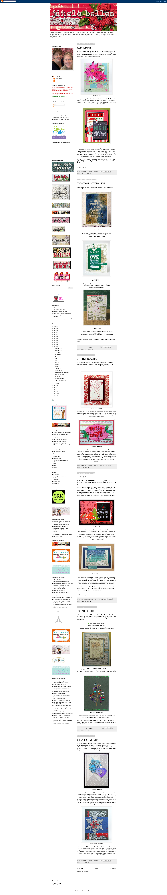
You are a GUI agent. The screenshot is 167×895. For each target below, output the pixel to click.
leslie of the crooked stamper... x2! (61, 688)
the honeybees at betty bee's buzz (61, 695)
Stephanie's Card (96, 95)
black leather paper (88, 853)
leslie (54, 472)
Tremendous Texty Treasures (91, 183)
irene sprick (56, 474)
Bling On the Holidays (96, 616)
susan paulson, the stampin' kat (60, 719)
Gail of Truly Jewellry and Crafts (96, 625)
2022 (55, 334)
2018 (55, 342)
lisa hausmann (56, 456)
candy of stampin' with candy (60, 707)
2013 (55, 389)
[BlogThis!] (105, 172)
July (56, 358)
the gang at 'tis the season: (59, 476)
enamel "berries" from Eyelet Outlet (100, 537)
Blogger (90, 890)
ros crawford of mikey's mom (60, 711)
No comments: (97, 728)
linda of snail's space (58, 536)
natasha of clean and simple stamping (62, 715)
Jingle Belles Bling (86, 611)
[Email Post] (101, 171)
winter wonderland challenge (60, 319)
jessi (54, 470)
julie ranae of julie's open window (61, 592)
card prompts (83, 173)
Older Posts (113, 868)
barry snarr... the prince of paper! (61, 117)
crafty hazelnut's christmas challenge (62, 313)
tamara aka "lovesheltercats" (60, 439)
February (57, 368)
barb (54, 463)
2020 (55, 338)
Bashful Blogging (96, 280)
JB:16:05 (89, 173)
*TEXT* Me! (81, 477)
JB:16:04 (82, 349)
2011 (55, 393)
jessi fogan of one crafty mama (60, 528)
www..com (58, 294)
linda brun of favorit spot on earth (61, 585)
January (57, 383)
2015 (55, 385)
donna (55, 469)
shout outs (87, 349)
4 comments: (97, 599)
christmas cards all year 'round (60, 311)
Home (96, 868)
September (57, 354)
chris (54, 465)
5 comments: (96, 171)
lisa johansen (56, 477)
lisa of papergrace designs (59, 684)
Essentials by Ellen (107, 99)
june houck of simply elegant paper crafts (63, 583)
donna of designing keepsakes (60, 434)
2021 (55, 336)
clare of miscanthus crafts (59, 693)
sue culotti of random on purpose (61, 717)
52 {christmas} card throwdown (60, 308)
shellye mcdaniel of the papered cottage (62, 597)
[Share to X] (107, 172)
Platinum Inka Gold (107, 853)
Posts (55, 104)
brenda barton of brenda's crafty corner (62, 534)
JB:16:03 (82, 730)
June (56, 360)
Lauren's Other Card (96, 446)
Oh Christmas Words (87, 358)
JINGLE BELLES (90, 481)
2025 (55, 328)
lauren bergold (58, 78)
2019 (55, 340)
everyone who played (90, 720)
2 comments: (96, 465)
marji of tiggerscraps (58, 437)
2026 (55, 326)
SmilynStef (57, 76)
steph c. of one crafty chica (59, 443)
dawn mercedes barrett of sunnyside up (62, 116)
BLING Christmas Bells (87, 739)
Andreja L (96, 230)
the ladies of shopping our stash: (61, 460)
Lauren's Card (96, 145)
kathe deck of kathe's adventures (61, 119)
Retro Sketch (100, 103)
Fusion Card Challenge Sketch (96, 156)
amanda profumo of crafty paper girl (61, 700)
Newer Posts (80, 868)
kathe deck (56, 697)
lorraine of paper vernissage (60, 441)
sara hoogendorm (57, 485)
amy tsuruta (56, 454)
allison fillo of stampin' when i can (61, 524)
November (57, 350)
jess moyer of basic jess (59, 698)
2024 (55, 330)
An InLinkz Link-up (81, 167)
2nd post (82, 467)
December (57, 348)
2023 (55, 332)
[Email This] (103, 172)
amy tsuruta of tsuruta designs (60, 682)
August (57, 356)
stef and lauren (58, 81)
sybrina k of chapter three (59, 114)
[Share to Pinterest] (110, 172)
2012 (55, 391)
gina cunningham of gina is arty (60, 526)
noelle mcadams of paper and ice (61, 533)
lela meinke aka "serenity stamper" (61, 444)
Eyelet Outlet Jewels (90, 459)
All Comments (57, 107)
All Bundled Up (84, 47)
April (56, 364)
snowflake (85, 848)
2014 (55, 387)
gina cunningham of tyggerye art (61, 681)
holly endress (56, 481)
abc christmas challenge (59, 309)
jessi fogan (56, 453)
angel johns (56, 479)
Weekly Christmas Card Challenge (105, 583)
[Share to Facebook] (108, 172)
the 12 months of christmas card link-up (62, 318)
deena (55, 467)
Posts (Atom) (86, 871)
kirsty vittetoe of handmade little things (62, 599)
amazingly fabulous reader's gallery (94, 614)
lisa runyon (56, 483)
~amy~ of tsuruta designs (59, 588)
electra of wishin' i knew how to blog (61, 601)
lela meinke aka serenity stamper (61, 581)
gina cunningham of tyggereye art (61, 587)
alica (54, 462)
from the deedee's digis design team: (62, 432)
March (56, 366)
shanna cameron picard (59, 451)
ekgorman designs (96, 328)
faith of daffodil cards (58, 436)
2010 (55, 396)
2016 (55, 346)
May (56, 362)
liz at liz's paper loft (57, 594)
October (57, 352)
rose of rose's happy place (59, 595)
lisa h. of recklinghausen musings (61, 603)
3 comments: (96, 347)
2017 (55, 344)
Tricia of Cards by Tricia (96, 712)
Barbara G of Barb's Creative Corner (96, 668)
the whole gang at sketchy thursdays (62, 686)
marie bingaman (57, 458)
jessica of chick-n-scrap (59, 590)
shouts (91, 349)
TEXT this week (94, 362)
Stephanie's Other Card (96, 408)
